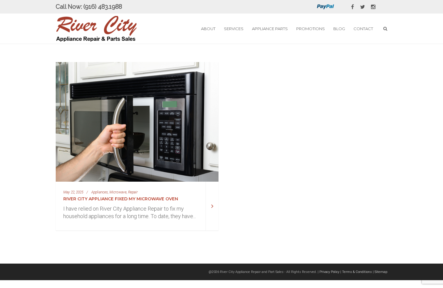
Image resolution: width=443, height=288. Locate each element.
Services (233, 28)
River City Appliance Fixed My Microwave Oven (120, 199)
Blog (339, 28)
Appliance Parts (270, 28)
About (208, 28)
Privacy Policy (329, 272)
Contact (363, 28)
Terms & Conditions (357, 272)
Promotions (310, 28)
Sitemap (381, 272)
